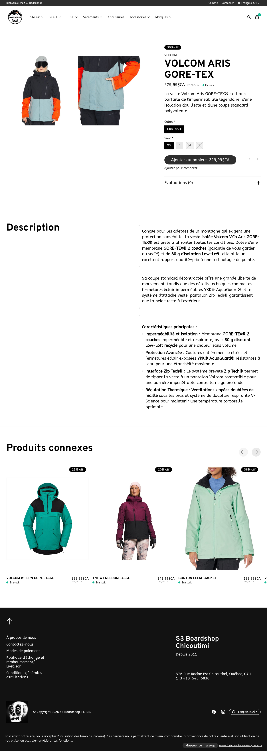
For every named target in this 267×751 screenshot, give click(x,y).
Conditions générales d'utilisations (24, 675)
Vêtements (91, 17)
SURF (70, 17)
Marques (161, 17)
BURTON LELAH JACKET (197, 578)
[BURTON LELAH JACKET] (219, 518)
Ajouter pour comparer (180, 168)
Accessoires (138, 17)
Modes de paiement (23, 651)
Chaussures (116, 17)
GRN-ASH (174, 129)
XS (169, 145)
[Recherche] (249, 17)
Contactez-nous (19, 644)
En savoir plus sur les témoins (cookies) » (240, 745)
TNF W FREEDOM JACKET (112, 578)
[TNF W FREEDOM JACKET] (133, 518)
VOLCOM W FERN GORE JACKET (31, 578)
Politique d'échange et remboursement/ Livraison (25, 661)
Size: (168, 138)
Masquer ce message (200, 745)
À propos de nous (21, 637)
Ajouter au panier (200, 159)
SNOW (35, 17)
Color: (169, 121)
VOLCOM (170, 55)
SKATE (53, 17)
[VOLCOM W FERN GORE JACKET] (47, 518)
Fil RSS (86, 712)
